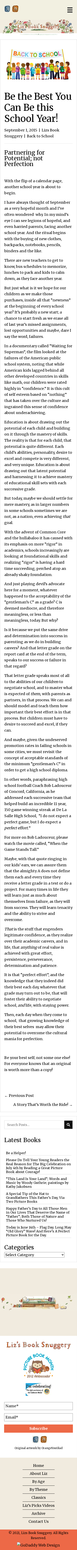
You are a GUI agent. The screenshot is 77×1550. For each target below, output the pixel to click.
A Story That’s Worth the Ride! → (43, 1104)
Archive (38, 1513)
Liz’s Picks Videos (39, 1505)
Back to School (40, 136)
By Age (38, 1481)
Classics (38, 1497)
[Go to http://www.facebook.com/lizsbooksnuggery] (7, 8)
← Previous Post (19, 1095)
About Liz (38, 1473)
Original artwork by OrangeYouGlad (39, 1448)
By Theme (39, 1489)
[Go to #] (15, 8)
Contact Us (39, 1521)
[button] (38, 1428)
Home (38, 1465)
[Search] (68, 1125)
